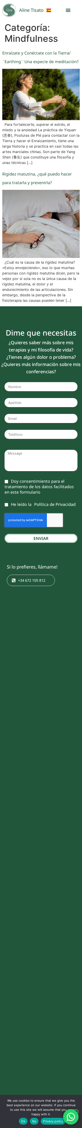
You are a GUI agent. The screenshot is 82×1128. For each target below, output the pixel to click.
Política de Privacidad (54, 504)
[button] (68, 10)
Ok (23, 1121)
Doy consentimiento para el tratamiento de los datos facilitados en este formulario (39, 486)
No (34, 1121)
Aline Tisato (31, 10)
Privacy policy (53, 1121)
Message (13, 448)
